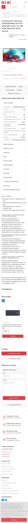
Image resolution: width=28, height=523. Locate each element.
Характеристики (10, 86)
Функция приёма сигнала (12, 190)
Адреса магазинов (7, 466)
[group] (14, 55)
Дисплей (6, 152)
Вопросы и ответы (14, 93)
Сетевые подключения (11, 181)
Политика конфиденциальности (10, 491)
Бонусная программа (7, 474)
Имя (4, 373)
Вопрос (5, 380)
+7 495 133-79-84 (7, 449)
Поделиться (23, 78)
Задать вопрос (14, 398)
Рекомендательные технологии (10, 493)
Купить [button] (14, 336)
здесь (8, 517)
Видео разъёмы (9, 144)
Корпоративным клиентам (9, 483)
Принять (14, 520)
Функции (6, 185)
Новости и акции (6, 463)
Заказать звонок (6, 452)
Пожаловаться (6, 456)
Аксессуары (10, 90)
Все (3, 300)
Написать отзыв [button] (15, 353)
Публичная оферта (7, 488)
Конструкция (8, 161)
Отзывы (19, 90)
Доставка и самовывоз (8, 469)
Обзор (21, 86)
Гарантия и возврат (7, 471)
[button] (10, 68)
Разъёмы (6, 173)
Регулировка (8, 177)
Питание (6, 169)
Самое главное (8, 103)
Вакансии (4, 480)
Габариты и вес (8, 148)
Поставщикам (5, 485)
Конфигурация (8, 165)
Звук (5, 156)
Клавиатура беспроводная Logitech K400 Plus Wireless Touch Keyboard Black (12, 326)
